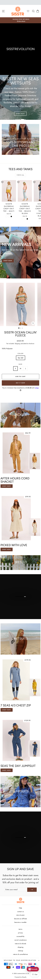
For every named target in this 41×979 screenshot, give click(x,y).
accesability (20, 936)
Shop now (6, 549)
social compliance (20, 940)
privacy (20, 933)
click (20, 845)
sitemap (20, 951)
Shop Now (8, 260)
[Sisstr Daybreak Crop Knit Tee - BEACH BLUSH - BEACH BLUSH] (25, 219)
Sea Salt (20, 358)
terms (20, 929)
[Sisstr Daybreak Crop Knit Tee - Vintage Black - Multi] (38, 221)
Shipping (17, 344)
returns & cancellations (20, 954)
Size (20, 364)
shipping (20, 947)
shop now (6, 710)
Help (20, 908)
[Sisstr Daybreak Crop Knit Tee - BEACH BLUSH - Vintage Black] (27, 219)
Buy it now (20, 383)
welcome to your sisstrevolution (20, 960)
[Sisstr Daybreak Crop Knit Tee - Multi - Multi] (6, 216)
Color (20, 353)
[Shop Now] (20, 139)
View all (20, 175)
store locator (20, 915)
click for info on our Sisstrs (20, 600)
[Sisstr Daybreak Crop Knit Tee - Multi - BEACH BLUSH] (9, 216)
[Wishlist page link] (29, 11)
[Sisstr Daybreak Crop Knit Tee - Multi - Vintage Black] (11, 216)
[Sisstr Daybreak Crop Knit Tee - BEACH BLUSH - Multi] (22, 219)
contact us (20, 911)
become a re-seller (20, 922)
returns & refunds (20, 944)
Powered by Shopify (20, 977)
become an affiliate (20, 919)
